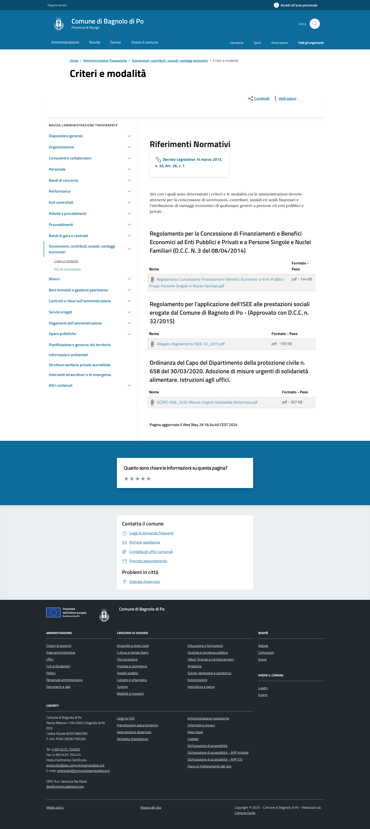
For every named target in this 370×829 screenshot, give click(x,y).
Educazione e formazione (205, 645)
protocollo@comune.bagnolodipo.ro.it (83, 770)
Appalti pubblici (127, 673)
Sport (257, 42)
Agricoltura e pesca (201, 686)
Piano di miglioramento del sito (209, 766)
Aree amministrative (60, 652)
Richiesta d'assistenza (132, 738)
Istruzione (236, 42)
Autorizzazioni (197, 679)
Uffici (49, 659)
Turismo (122, 686)
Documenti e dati (58, 686)
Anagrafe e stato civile (133, 645)
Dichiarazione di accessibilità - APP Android (218, 752)
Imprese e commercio (132, 666)
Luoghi (263, 687)
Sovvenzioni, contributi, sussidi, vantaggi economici (170, 60)
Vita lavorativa (127, 659)
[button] (295, 5)
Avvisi (262, 659)
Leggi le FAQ (126, 718)
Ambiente (194, 666)
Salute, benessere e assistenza (209, 673)
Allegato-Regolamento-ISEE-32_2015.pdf (190, 344)
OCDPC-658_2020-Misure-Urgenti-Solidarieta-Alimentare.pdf (207, 402)
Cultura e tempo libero (132, 652)
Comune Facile (245, 812)
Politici (50, 673)
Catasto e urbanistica (132, 679)
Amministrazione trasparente (208, 718)
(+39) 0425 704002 (66, 749)
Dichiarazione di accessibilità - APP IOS (215, 759)
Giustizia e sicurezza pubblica (208, 652)
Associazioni (279, 42)
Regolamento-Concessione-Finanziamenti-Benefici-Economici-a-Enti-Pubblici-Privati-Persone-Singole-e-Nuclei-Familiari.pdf (217, 282)
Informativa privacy (201, 725)
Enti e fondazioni (58, 666)
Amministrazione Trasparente (105, 60)
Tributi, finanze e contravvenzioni (211, 659)
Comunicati (266, 652)
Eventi (262, 694)
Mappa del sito (150, 807)
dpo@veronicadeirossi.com (65, 786)
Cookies (193, 738)
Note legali (195, 732)
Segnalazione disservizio (134, 732)
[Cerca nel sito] (315, 24)
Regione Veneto (57, 5)
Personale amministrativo (64, 679)
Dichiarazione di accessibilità (207, 745)
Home (74, 60)
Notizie (263, 645)
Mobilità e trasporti (130, 693)
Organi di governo (58, 645)
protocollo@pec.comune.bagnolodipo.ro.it (75, 765)
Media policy (55, 807)
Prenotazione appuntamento (137, 725)
